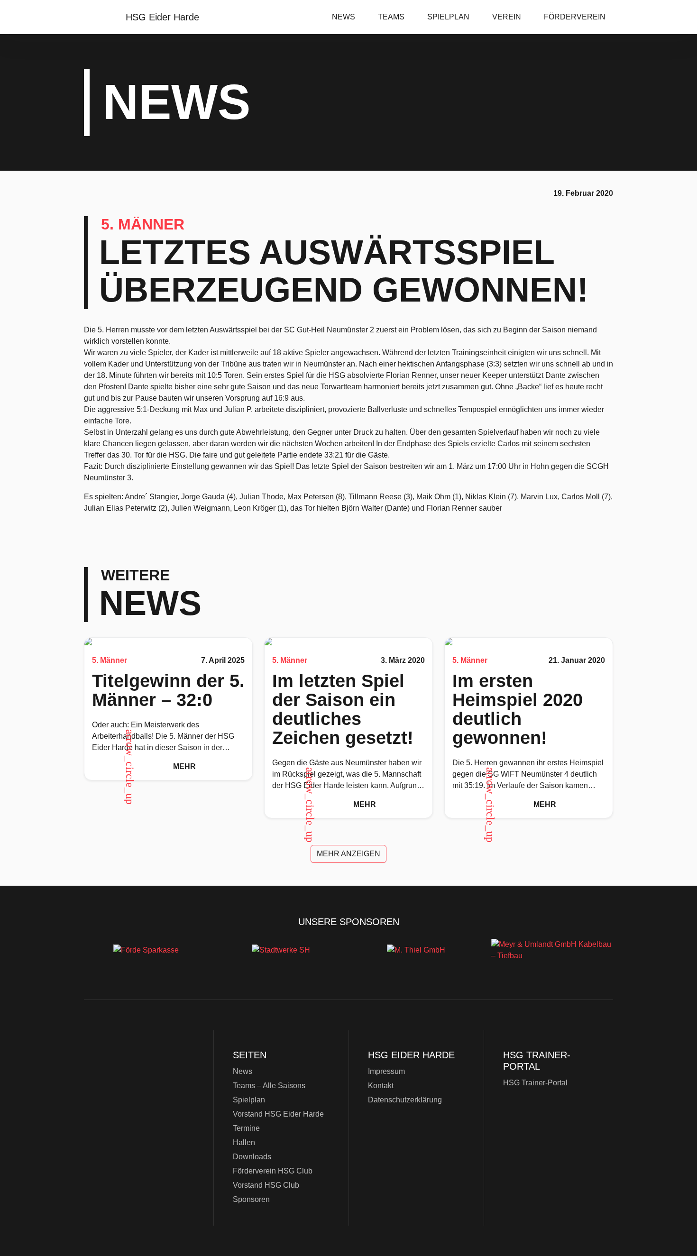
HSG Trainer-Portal (535, 1083)
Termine (246, 1128)
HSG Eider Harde (144, 1096)
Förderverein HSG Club (272, 1171)
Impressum (386, 1071)
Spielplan (448, 17)
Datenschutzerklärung (405, 1100)
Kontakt (381, 1086)
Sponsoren (251, 1199)
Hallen (244, 1142)
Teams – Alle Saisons (269, 1086)
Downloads (252, 1157)
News (343, 17)
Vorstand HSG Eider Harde (278, 1114)
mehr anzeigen (348, 854)
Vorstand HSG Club (266, 1185)
